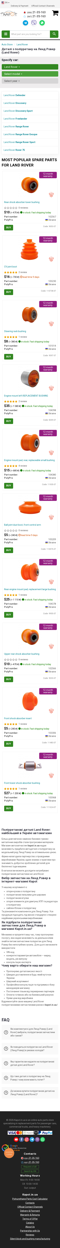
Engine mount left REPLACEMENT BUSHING (26, 395)
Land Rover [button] (11, 66)
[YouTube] (16, 1139)
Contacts (30, 1203)
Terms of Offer (30, 1219)
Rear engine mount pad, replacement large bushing (30, 589)
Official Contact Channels (43, 6)
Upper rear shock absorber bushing (21, 654)
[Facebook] (21, 1139)
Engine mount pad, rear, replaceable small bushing (29, 460)
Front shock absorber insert (18, 718)
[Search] (54, 34)
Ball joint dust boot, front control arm (22, 525)
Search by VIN (30, 1171)
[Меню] (6, 34)
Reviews (30, 1234)
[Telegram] (25, 23)
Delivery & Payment (19, 6)
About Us (30, 1227)
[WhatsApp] (42, 23)
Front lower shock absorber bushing (22, 783)
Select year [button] (11, 80)
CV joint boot (10, 266)
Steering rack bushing (15, 331)
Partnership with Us (30, 1230)
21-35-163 (36, 12)
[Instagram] (26, 1139)
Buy (8, 227)
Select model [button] (12, 73)
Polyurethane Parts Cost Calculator (30, 1199)
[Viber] (34, 23)
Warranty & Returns (30, 1215)
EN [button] (6, 2)
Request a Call (30, 1167)
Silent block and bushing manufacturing (30, 1238)
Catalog (30, 1223)
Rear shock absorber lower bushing (22, 202)
